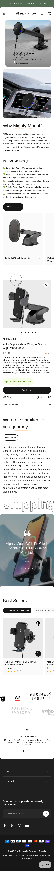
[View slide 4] (32, 568)
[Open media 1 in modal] (46, 285)
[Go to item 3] (25, 332)
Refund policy (8, 855)
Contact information (27, 858)
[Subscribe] (46, 814)
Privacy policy (20, 855)
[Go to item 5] (32, 332)
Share (10, 397)
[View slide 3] (29, 568)
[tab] (17, 610)
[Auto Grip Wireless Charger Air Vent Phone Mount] (23, 638)
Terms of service (32, 855)
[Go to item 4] (29, 332)
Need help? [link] (45, 397)
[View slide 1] (22, 568)
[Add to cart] (38, 654)
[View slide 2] (25, 568)
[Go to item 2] (22, 332)
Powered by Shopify (37, 851)
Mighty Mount (10, 339)
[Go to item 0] (18, 332)
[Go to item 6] (35, 332)
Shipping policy (45, 855)
